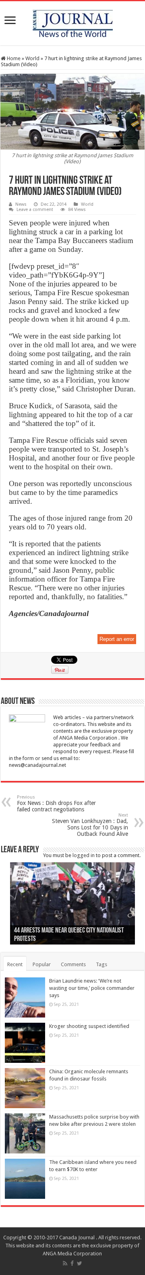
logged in (83, 855)
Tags (101, 964)
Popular (42, 964)
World (32, 58)
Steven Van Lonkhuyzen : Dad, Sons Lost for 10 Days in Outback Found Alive (90, 825)
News (21, 204)
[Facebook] (72, 1263)
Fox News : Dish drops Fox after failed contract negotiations (56, 804)
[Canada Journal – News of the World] (73, 21)
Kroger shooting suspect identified (89, 1026)
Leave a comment (35, 209)
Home (13, 58)
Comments (73, 964)
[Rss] (65, 1263)
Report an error (116, 639)
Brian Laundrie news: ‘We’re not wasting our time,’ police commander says (92, 988)
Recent (15, 964)
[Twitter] (79, 1263)
